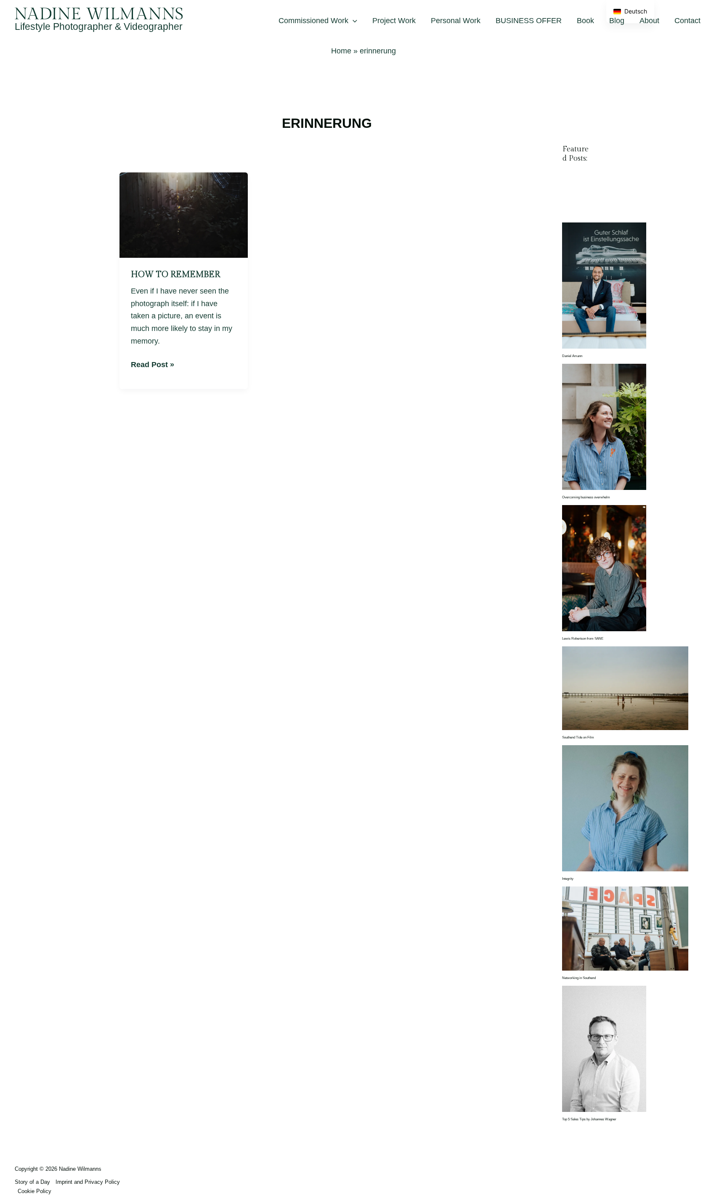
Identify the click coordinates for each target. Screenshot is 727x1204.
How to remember (175, 275)
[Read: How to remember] (183, 214)
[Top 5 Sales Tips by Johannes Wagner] (604, 1049)
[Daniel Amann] (604, 285)
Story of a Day (32, 1182)
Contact (687, 20)
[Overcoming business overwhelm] (604, 427)
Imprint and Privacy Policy (88, 1182)
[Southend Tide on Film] (625, 688)
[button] (352, 20)
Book (585, 20)
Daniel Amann (572, 356)
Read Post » (152, 364)
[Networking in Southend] (625, 928)
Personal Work (455, 20)
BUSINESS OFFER (529, 20)
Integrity (567, 879)
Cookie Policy (34, 1191)
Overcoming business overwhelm (586, 497)
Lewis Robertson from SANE (582, 638)
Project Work (394, 20)
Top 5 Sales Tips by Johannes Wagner (589, 1119)
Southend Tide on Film (578, 737)
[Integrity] (625, 808)
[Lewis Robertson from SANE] (604, 568)
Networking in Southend (579, 978)
